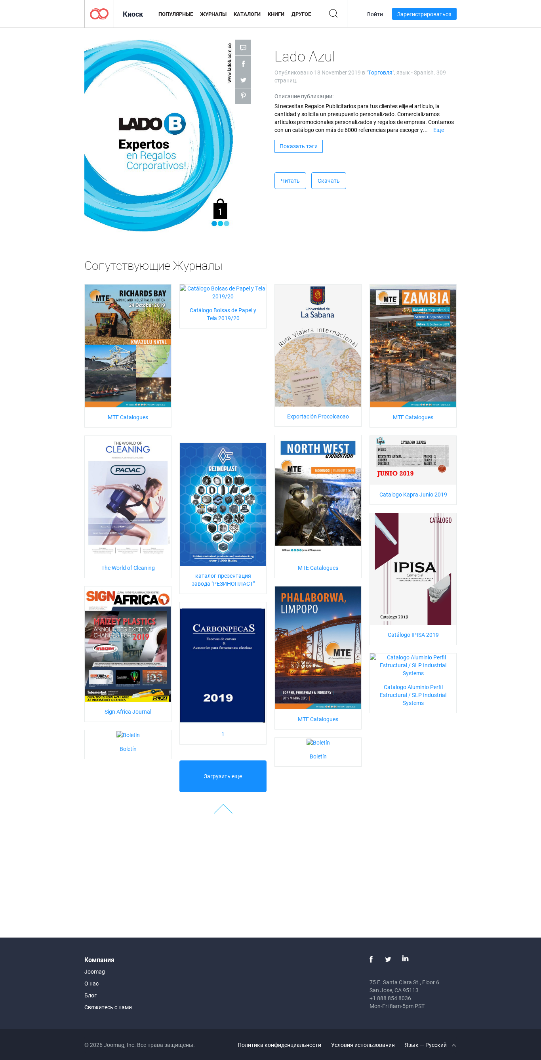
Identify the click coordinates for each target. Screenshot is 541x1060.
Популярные (175, 13)
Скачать (329, 180)
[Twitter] (388, 959)
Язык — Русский (426, 1045)
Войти (375, 14)
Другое (301, 13)
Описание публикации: (303, 96)
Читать (290, 180)
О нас (91, 983)
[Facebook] (371, 959)
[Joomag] (99, 13)
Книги (276, 13)
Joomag (94, 971)
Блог (90, 995)
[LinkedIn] (405, 959)
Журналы (213, 13)
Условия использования (363, 1045)
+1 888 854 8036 (390, 998)
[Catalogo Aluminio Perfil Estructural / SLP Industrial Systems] (413, 664)
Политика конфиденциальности (279, 1045)
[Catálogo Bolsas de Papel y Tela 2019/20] (223, 292)
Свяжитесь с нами (108, 1007)
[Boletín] (128, 734)
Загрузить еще (223, 776)
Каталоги (247, 13)
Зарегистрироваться (424, 14)
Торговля (380, 72)
